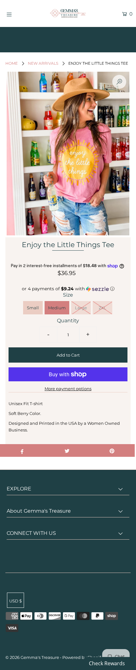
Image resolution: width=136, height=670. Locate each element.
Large (81, 307)
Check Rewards (107, 663)
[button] (68, 289)
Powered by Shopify (82, 657)
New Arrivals (43, 63)
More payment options (68, 388)
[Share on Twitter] (67, 450)
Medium (57, 307)
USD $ (15, 600)
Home (11, 63)
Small (33, 307)
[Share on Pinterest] (112, 450)
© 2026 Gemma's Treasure (32, 657)
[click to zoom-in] (119, 82)
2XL (102, 307)
